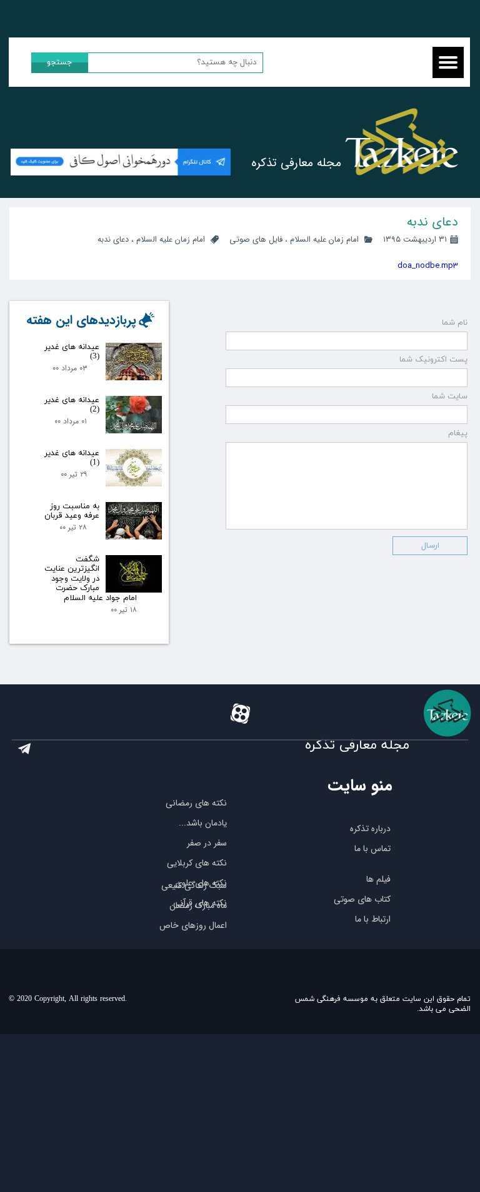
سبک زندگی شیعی (194, 885)
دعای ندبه (113, 239)
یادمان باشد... (203, 823)
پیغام (458, 433)
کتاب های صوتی (362, 899)
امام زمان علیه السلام (324, 239)
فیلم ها (378, 879)
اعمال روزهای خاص (193, 925)
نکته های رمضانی (196, 803)
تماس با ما (372, 848)
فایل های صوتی (255, 239)
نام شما (455, 322)
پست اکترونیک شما (433, 359)
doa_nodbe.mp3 (428, 265)
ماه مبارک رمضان (198, 905)
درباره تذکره (370, 828)
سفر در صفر (207, 843)
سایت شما (450, 396)
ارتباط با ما (373, 919)
